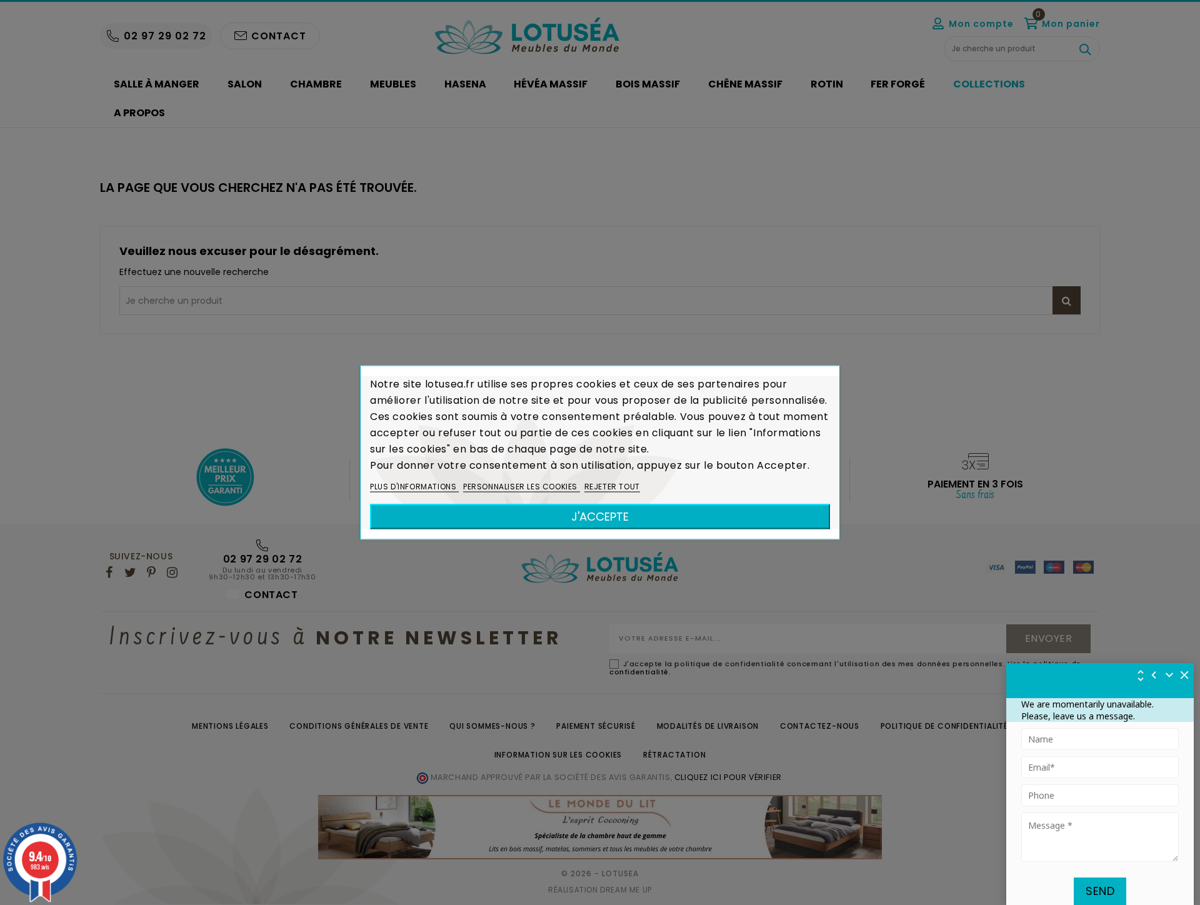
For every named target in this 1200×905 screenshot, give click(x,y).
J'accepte (600, 516)
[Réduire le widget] (1169, 675)
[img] (1185, 675)
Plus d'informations (414, 486)
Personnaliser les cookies (521, 486)
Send (1100, 891)
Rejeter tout (612, 486)
